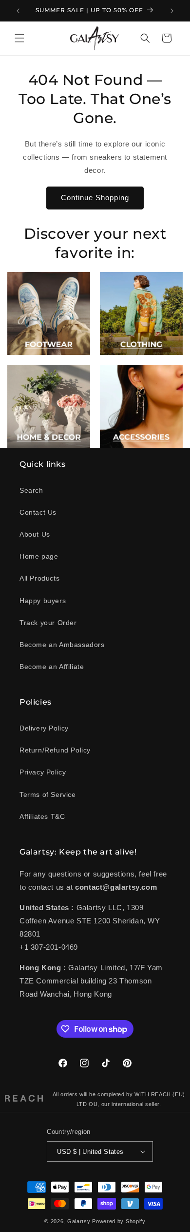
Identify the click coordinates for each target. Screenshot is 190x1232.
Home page (38, 556)
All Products (39, 578)
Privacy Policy (42, 772)
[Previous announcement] (18, 10)
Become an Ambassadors (62, 644)
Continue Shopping (95, 197)
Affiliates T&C (42, 816)
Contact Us (38, 512)
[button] (19, 38)
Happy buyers (42, 601)
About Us (34, 534)
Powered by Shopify (119, 1221)
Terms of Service (47, 794)
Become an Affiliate (51, 666)
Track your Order (48, 622)
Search (31, 490)
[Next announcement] (172, 10)
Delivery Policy (44, 728)
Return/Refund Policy (55, 750)
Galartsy (79, 1221)
